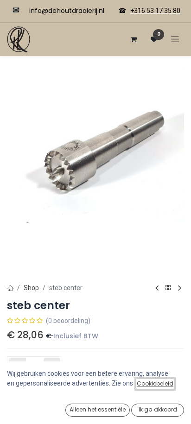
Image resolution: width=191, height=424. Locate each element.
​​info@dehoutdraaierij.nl (66, 10)
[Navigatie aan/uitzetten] (175, 39)
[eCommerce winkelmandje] (133, 39)
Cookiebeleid (155, 383)
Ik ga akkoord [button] (158, 409)
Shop (31, 287)
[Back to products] (168, 288)
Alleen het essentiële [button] (98, 409)
